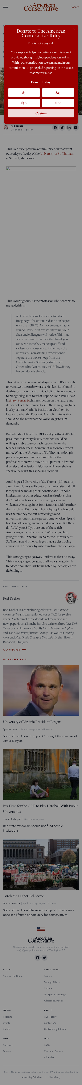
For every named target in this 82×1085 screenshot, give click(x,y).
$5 (24, 92)
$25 (57, 92)
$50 (24, 103)
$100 (58, 103)
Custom (41, 113)
